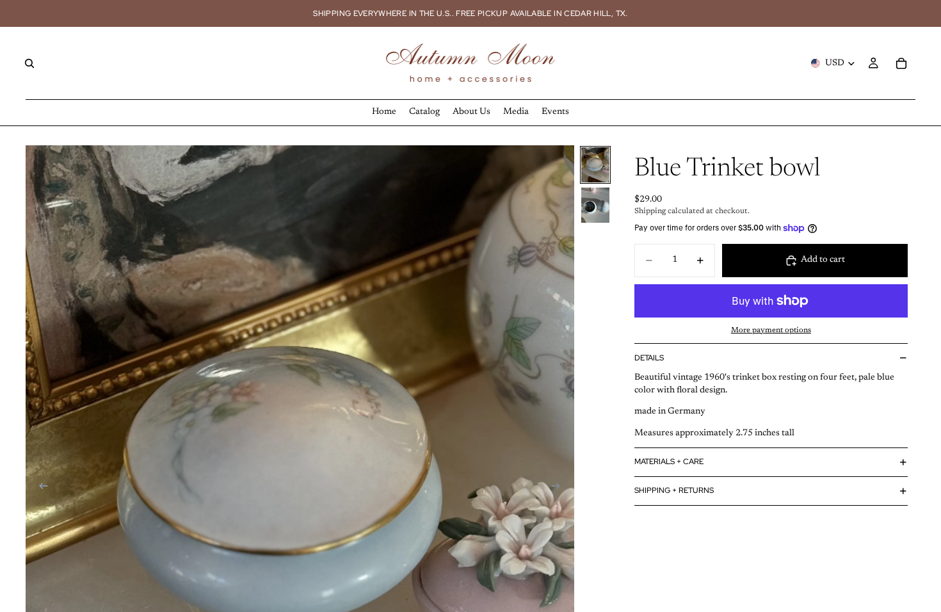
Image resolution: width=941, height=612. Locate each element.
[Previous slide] (40, 488)
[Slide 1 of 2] (595, 164)
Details (649, 358)
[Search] (29, 63)
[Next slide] (560, 488)
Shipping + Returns (674, 490)
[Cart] (901, 63)
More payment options (771, 330)
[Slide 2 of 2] (595, 205)
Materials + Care (669, 461)
